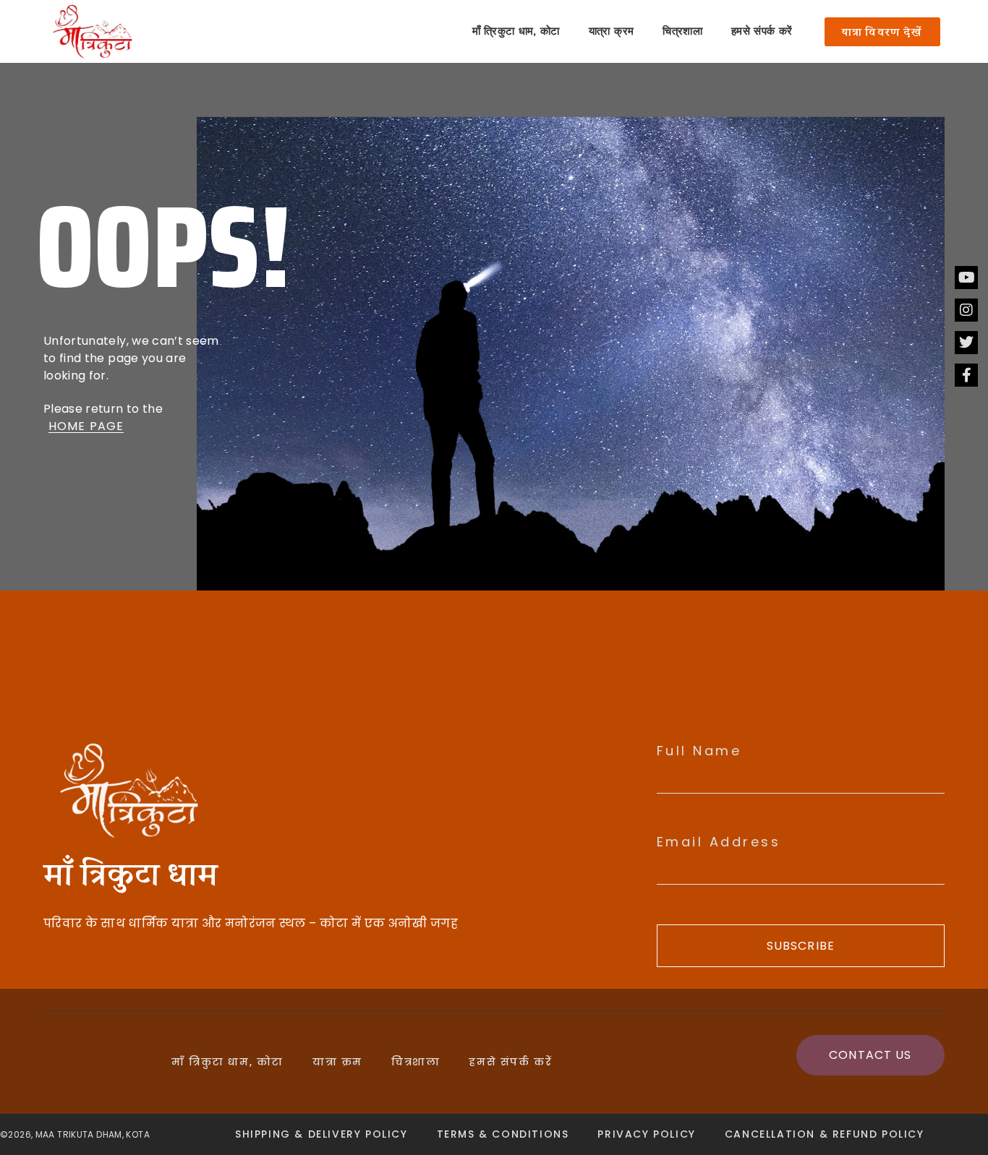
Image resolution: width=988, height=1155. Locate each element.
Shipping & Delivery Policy (321, 1134)
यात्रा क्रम (611, 31)
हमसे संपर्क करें (762, 31)
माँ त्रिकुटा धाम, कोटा (516, 31)
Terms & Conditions (503, 1134)
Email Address (719, 842)
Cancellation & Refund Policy (824, 1134)
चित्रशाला (682, 31)
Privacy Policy (646, 1134)
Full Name (699, 751)
